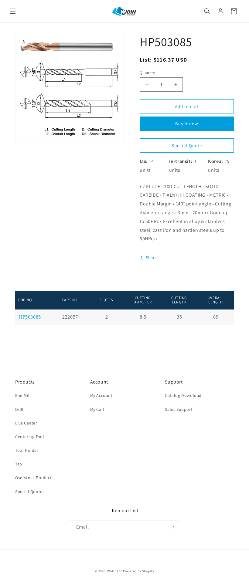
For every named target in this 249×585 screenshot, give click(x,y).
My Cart (97, 409)
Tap (18, 464)
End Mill (23, 395)
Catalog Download (183, 395)
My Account (101, 395)
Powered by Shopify (138, 571)
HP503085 (30, 317)
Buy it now (186, 124)
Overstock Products (34, 477)
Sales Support (179, 409)
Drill (19, 409)
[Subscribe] (172, 527)
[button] (12, 11)
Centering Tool (29, 436)
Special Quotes (29, 491)
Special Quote (187, 145)
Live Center (26, 423)
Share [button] (151, 257)
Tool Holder (27, 450)
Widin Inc (114, 571)
